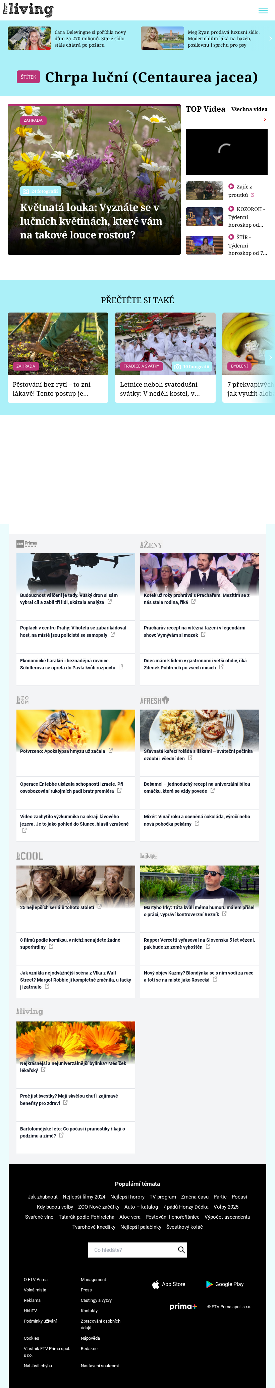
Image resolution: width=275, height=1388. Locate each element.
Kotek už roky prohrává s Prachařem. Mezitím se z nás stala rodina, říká (197, 599)
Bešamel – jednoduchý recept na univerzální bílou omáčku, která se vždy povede (197, 787)
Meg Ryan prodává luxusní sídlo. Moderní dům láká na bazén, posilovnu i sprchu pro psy (224, 38)
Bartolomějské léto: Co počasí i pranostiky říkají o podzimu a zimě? (72, 1132)
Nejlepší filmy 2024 (84, 1197)
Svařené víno (39, 1217)
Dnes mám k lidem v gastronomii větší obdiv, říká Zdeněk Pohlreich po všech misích (195, 664)
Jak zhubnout (43, 1197)
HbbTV (30, 1310)
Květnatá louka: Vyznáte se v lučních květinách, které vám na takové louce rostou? (91, 221)
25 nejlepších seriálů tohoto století (57, 907)
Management (93, 1279)
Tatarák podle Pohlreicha (86, 1217)
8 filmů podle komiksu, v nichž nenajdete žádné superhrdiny (70, 943)
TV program (163, 1197)
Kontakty (89, 1310)
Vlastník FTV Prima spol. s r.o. (47, 1352)
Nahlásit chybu (38, 1365)
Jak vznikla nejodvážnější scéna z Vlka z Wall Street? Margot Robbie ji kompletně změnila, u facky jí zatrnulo (75, 980)
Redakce (89, 1348)
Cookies (31, 1338)
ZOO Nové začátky (98, 1207)
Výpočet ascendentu (227, 1217)
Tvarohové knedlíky (93, 1227)
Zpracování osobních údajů (100, 1324)
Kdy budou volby (55, 1207)
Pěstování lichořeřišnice (173, 1217)
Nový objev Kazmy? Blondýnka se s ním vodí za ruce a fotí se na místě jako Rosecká (199, 976)
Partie (220, 1197)
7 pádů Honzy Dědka (186, 1207)
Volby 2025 (226, 1207)
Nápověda (90, 1338)
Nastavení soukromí (100, 1365)
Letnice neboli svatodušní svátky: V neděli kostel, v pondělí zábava (159, 389)
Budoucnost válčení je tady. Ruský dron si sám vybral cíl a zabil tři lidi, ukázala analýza (69, 599)
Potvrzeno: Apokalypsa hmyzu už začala (63, 751)
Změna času (195, 1197)
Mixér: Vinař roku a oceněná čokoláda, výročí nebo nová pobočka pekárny (197, 820)
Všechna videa (249, 109)
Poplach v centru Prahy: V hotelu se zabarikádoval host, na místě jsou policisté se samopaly (73, 631)
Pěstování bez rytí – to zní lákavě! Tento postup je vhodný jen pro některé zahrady (52, 389)
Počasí (239, 1197)
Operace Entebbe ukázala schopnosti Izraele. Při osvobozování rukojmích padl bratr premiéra (71, 787)
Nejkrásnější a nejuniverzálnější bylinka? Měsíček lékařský (73, 1067)
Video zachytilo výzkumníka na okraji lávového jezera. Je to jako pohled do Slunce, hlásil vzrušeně (74, 820)
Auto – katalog (141, 1207)
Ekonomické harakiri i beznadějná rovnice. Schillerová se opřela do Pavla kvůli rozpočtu (68, 664)
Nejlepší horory (127, 1197)
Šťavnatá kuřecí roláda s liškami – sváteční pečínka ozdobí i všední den (198, 754)
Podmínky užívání (40, 1321)
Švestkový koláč (184, 1227)
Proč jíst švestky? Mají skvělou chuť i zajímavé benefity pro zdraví (69, 1099)
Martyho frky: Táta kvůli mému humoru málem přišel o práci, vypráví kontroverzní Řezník (199, 911)
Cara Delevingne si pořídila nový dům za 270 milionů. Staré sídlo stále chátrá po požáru (90, 38)
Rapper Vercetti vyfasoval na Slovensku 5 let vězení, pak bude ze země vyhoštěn (199, 943)
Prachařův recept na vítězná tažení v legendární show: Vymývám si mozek (194, 631)
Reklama (32, 1300)
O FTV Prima (36, 1279)
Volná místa (35, 1289)
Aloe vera (130, 1217)
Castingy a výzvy (96, 1300)
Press (86, 1289)
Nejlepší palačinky (140, 1227)
